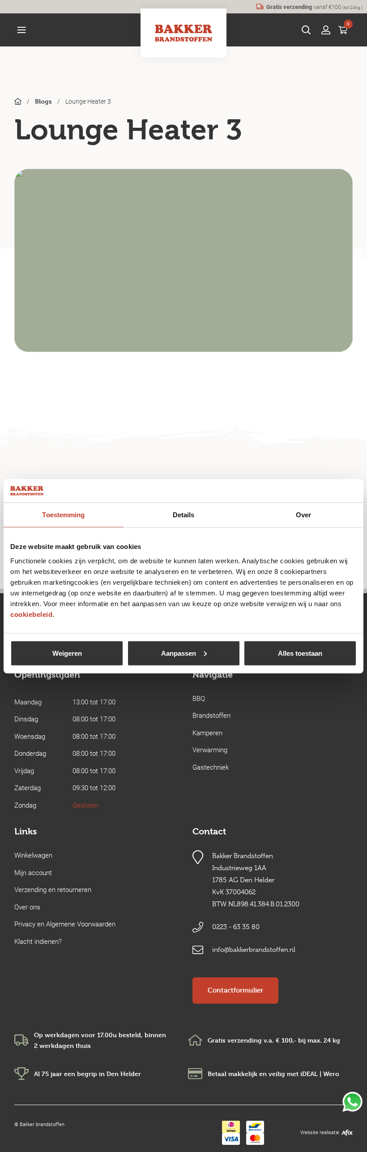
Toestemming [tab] (63, 515)
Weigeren (67, 653)
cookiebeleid (31, 614)
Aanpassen (178, 653)
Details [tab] (184, 515)
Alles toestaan (300, 653)
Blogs (43, 101)
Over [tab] (303, 515)
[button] (21, 29)
